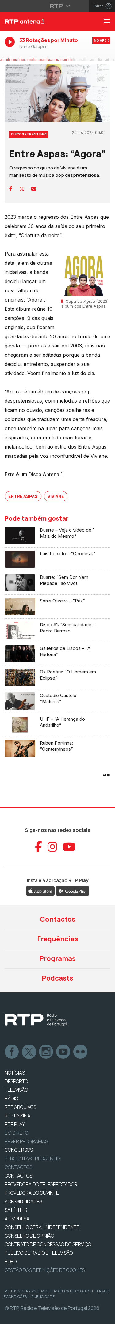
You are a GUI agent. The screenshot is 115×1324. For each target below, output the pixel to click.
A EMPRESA (17, 1218)
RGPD (11, 1261)
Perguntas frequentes (33, 1158)
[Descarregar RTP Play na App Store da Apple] (40, 890)
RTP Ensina (17, 1115)
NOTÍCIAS (15, 1072)
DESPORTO (16, 1081)
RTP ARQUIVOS (20, 1107)
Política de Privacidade (27, 1291)
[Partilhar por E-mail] (33, 188)
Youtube (63, 1052)
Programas (57, 958)
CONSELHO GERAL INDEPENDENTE (42, 1227)
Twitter (29, 1052)
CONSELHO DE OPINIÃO (29, 1235)
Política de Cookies (72, 1291)
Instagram (46, 1052)
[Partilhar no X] (21, 188)
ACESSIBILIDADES (23, 1201)
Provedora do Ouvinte (32, 1192)
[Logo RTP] (36, 1020)
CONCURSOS (19, 1150)
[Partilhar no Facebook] (10, 188)
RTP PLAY (15, 1124)
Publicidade (43, 1296)
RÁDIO (11, 1098)
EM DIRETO (16, 1132)
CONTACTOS (18, 1175)
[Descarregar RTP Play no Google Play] (72, 890)
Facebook (12, 1052)
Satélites (16, 1210)
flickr (80, 1052)
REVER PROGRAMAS (26, 1141)
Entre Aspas (23, 496)
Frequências (57, 938)
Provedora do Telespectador (41, 1184)
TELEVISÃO (16, 1090)
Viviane (56, 496)
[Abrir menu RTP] (57, 6)
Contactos (57, 919)
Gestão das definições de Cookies (45, 1270)
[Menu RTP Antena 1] (109, 21)
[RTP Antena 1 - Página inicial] (38, 21)
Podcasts (57, 978)
